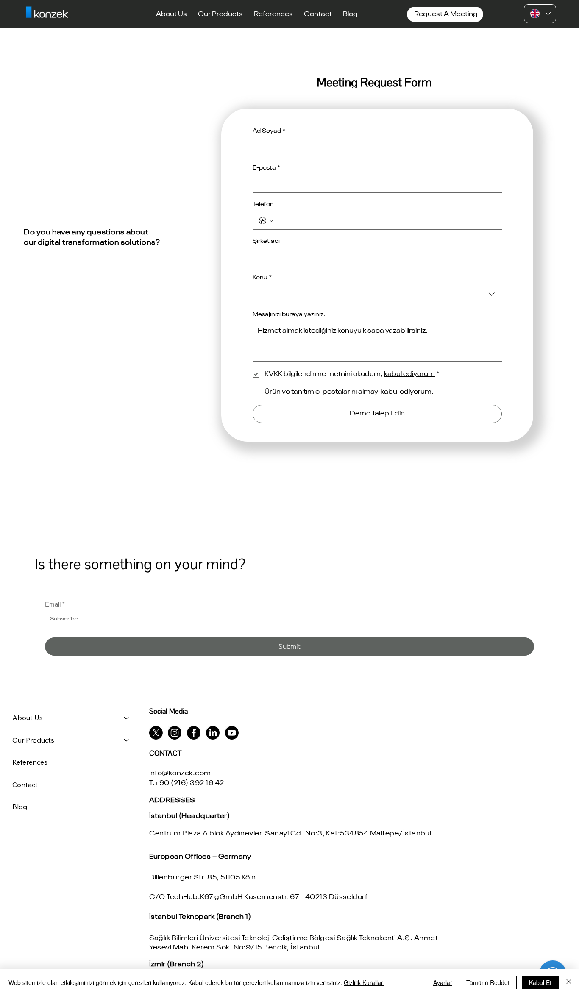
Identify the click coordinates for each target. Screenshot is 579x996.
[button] (171, 14)
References (29, 762)
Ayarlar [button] (442, 982)
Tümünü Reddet (487, 982)
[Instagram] (174, 733)
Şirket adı (266, 241)
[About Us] (126, 718)
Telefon (263, 204)
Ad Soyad (269, 131)
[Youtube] (232, 733)
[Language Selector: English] (540, 13)
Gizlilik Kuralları (364, 982)
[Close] (569, 982)
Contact (25, 784)
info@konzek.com (180, 773)
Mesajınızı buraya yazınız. (289, 314)
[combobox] (377, 294)
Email (55, 604)
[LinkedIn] (213, 733)
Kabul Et (540, 982)
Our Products (33, 740)
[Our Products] (126, 740)
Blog (19, 806)
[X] (156, 733)
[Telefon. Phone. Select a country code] (266, 221)
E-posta (266, 168)
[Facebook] (193, 733)
